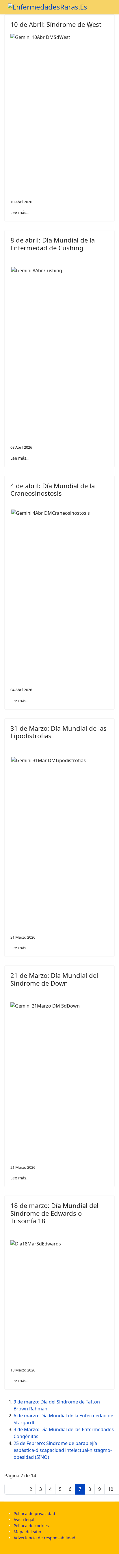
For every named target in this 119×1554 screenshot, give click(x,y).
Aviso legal (24, 1519)
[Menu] (107, 26)
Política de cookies (31, 1525)
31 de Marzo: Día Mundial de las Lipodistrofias (58, 732)
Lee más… (19, 212)
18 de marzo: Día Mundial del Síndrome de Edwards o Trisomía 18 (54, 1213)
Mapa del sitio (27, 1531)
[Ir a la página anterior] (20, 1489)
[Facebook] (83, 26)
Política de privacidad (34, 1513)
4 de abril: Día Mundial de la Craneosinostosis (52, 489)
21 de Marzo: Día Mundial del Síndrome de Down (54, 979)
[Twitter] (90, 26)
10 (110, 1489)
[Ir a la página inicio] (9, 1489)
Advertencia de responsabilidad (44, 1537)
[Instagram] (96, 26)
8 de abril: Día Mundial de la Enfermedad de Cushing (52, 244)
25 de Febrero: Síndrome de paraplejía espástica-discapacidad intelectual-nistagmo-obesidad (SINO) (63, 1450)
